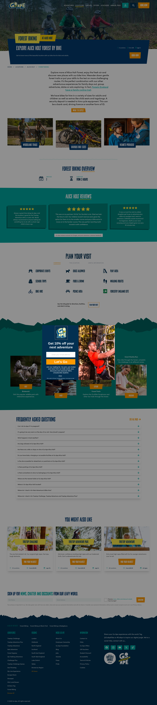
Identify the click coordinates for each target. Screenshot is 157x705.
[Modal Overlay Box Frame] (78, 352)
